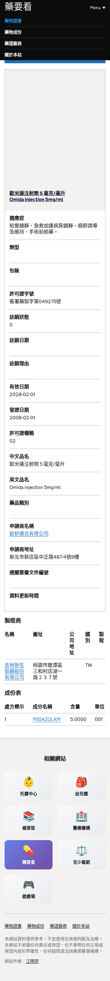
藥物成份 (13, 32)
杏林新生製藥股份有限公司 (14, 671)
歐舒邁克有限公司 (29, 534)
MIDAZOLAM (47, 719)
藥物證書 (13, 21)
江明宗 (32, 961)
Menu (95, 7)
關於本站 (13, 54)
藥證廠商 (13, 43)
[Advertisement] (55, 132)
